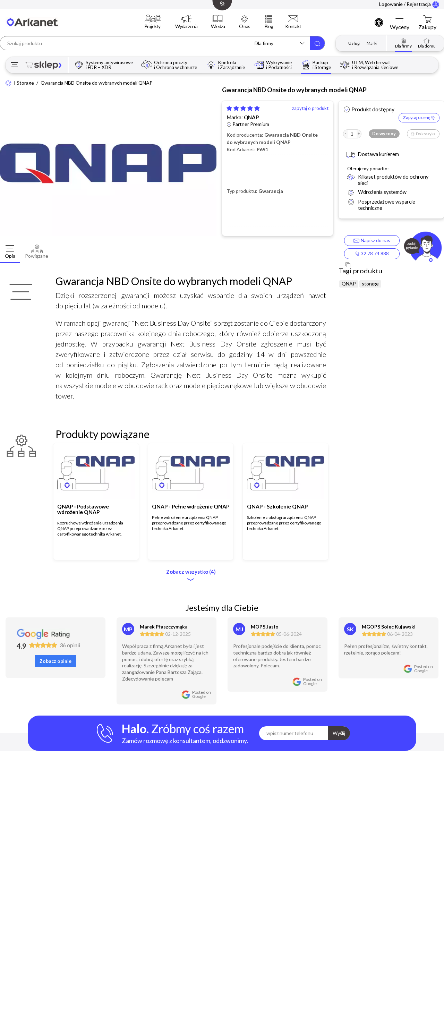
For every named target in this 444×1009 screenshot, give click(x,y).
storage (370, 284)
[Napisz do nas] (423, 247)
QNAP (251, 117)
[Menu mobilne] (15, 65)
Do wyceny (384, 133)
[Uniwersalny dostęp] (379, 22)
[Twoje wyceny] (399, 19)
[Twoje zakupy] (427, 19)
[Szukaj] (317, 43)
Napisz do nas (374, 240)
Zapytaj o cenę (417, 117)
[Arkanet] (8, 83)
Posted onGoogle (201, 694)
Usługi (354, 43)
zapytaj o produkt (310, 108)
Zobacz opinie (55, 661)
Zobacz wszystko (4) (191, 572)
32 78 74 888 (374, 253)
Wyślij (339, 733)
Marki (372, 43)
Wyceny (399, 27)
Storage (25, 82)
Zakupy (427, 27)
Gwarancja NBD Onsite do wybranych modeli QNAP (97, 82)
